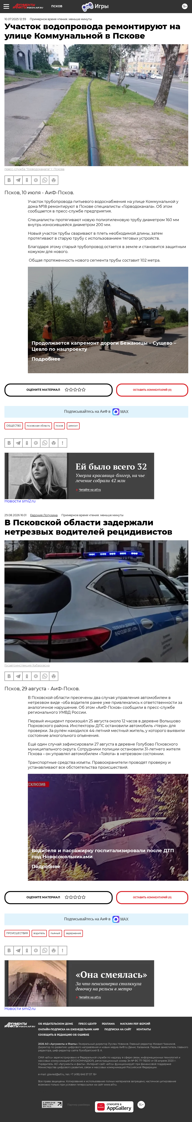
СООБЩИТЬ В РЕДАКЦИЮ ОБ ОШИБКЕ (63, 1034)
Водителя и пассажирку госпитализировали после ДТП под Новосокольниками (103, 853)
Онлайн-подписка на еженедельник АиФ (68, 1029)
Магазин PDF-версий (135, 1023)
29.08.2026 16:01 (15, 515)
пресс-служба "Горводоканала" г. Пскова (34, 169)
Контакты (144, 1029)
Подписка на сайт (117, 1029)
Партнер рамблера (78, 1104)
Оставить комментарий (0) (152, 389)
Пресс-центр (87, 1023)
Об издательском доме (55, 1023)
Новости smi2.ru (20, 501)
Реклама (108, 1023)
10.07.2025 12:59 (15, 19)
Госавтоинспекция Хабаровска (27, 665)
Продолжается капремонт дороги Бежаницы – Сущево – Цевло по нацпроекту (104, 346)
